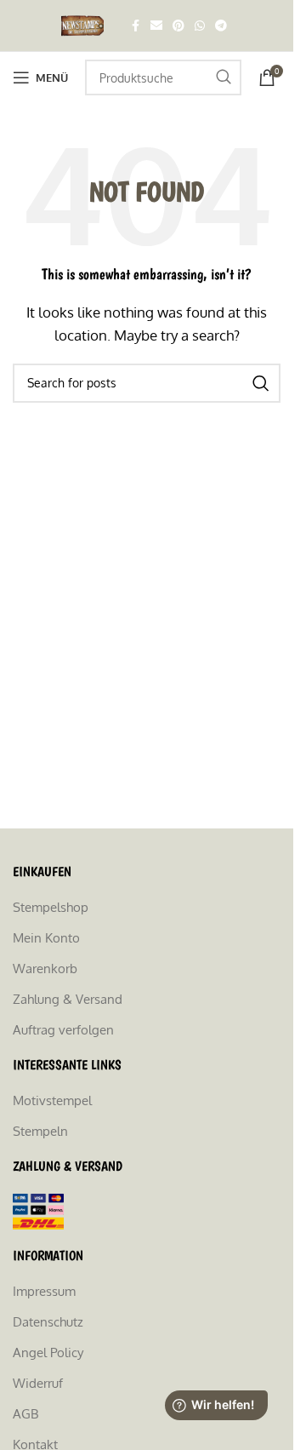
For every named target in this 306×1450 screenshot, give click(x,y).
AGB (25, 1414)
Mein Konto (46, 938)
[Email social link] (156, 25)
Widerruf (38, 1383)
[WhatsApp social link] (200, 25)
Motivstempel (52, 1100)
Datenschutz (48, 1322)
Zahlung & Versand (67, 999)
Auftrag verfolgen (63, 1030)
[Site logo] (84, 24)
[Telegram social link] (221, 25)
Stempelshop (50, 907)
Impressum (44, 1291)
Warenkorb (45, 968)
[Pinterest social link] (178, 25)
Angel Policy (48, 1352)
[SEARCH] (223, 77)
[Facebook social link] (135, 25)
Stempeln (40, 1131)
